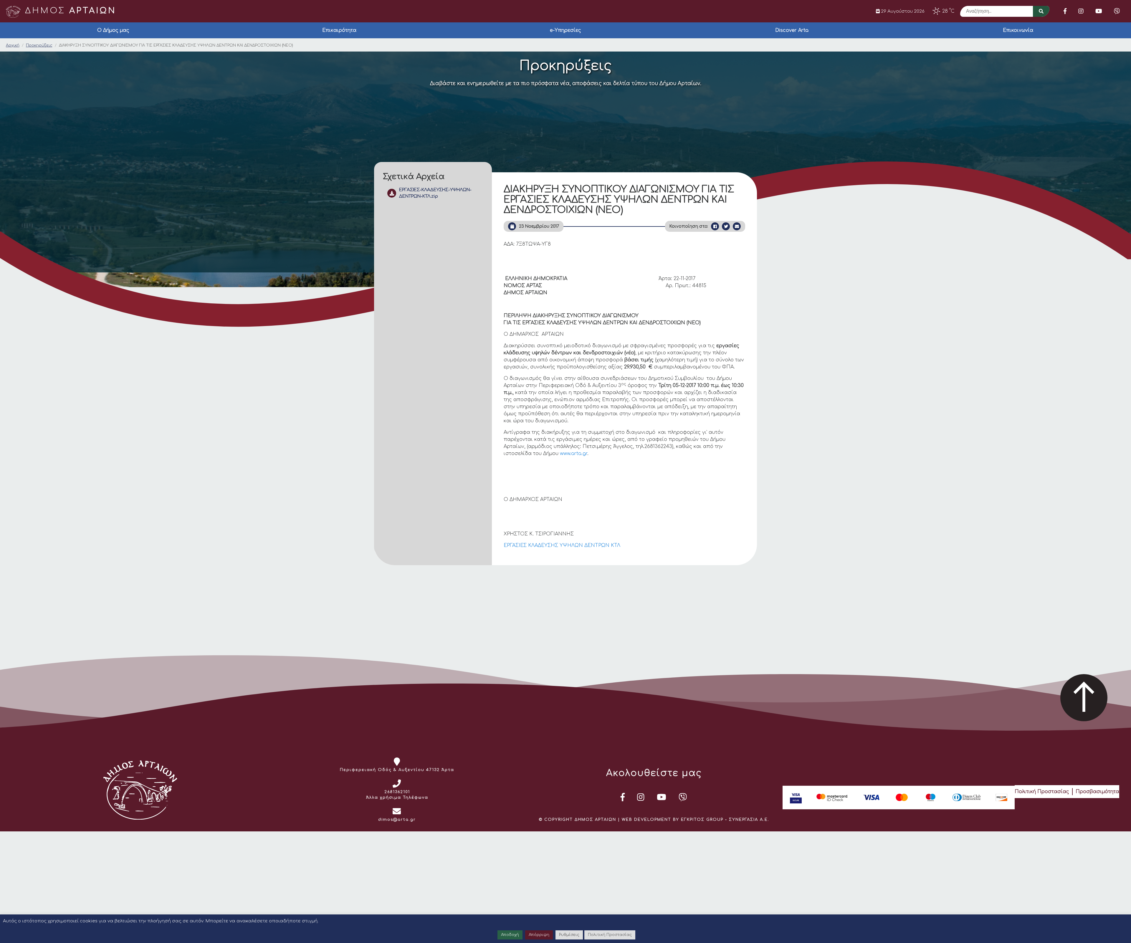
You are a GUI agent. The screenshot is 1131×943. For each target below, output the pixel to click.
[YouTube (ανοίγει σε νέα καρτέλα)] (1098, 11)
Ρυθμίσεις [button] (569, 935)
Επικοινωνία (1018, 30)
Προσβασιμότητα (1097, 791)
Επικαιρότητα (339, 30)
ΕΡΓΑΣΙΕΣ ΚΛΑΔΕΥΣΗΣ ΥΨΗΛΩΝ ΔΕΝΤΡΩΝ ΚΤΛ (562, 545)
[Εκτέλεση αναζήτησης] (1041, 11)
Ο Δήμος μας (113, 30)
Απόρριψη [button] (539, 935)
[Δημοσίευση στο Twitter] (726, 226)
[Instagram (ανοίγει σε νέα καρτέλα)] (1081, 11)
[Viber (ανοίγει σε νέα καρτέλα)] (1117, 11)
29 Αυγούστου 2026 (902, 11)
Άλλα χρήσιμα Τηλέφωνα (397, 797)
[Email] (737, 226)
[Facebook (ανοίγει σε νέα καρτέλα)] (1065, 11)
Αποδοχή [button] (510, 935)
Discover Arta (791, 30)
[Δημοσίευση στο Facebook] (715, 226)
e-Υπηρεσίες (565, 30)
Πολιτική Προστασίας (1042, 791)
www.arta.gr (573, 453)
